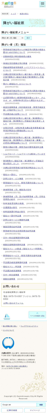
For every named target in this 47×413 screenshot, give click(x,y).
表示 (28, 38)
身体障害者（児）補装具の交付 (17, 190)
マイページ (35, 410)
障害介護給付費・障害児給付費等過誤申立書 (23, 147)
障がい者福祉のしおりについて (17, 84)
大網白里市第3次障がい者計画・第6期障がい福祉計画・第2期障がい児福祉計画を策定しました (24, 121)
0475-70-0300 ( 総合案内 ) (16, 366)
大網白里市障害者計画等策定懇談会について (23, 168)
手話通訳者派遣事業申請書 (15, 263)
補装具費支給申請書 (12, 227)
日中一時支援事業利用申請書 (16, 238)
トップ (13, 14)
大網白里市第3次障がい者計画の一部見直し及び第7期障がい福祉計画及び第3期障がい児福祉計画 (24, 77)
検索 (41, 405)
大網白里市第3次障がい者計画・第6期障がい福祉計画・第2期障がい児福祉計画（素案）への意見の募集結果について (24, 140)
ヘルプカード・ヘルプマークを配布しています (24, 154)
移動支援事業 (9, 279)
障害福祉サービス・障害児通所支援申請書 (22, 256)
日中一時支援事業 (11, 275)
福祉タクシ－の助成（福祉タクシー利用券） (23, 249)
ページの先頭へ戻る (37, 316)
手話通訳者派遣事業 (12, 271)
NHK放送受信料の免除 (13, 203)
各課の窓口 (24, 14)
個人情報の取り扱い (10, 326)
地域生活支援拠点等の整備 (15, 63)
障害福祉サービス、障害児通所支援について (23, 183)
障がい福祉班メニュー (15, 32)
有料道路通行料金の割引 (14, 212)
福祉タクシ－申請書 (12, 267)
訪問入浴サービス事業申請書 (16, 220)
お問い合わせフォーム (13, 303)
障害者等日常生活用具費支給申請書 (19, 231)
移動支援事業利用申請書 (14, 245)
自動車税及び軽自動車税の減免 (17, 56)
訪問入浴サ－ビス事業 (13, 179)
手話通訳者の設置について (15, 114)
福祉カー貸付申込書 (12, 216)
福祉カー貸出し (10, 175)
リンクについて (8, 330)
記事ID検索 (12, 410)
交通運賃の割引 (10, 208)
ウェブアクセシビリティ (29, 326)
